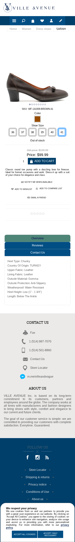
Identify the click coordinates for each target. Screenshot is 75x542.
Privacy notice (37, 484)
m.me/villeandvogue (40, 376)
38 (32, 132)
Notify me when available (38, 182)
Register (60, 20)
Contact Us (37, 252)
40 (52, 132)
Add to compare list (51, 188)
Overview (37, 238)
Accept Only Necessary (50, 534)
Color (37, 113)
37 (22, 132)
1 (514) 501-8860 (40, 350)
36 (12, 132)
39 (42, 132)
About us (37, 499)
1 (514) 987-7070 (40, 341)
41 (61, 132)
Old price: (32, 150)
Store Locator (39, 367)
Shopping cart (32, 20)
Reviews (37, 245)
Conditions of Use (37, 491)
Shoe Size (37, 125)
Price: (31, 155)
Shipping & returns (37, 477)
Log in (51, 20)
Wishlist (42, 20)
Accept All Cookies (24, 534)
